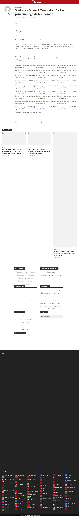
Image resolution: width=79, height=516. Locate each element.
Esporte (17, 7)
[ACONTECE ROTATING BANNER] (27, 26)
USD (24, 300)
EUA (21, 7)
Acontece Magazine (8, 14)
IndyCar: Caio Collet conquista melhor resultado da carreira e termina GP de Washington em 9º (13, 151)
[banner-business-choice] (53, 125)
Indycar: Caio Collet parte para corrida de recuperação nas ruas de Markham (64, 253)
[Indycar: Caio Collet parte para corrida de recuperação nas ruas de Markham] (65, 190)
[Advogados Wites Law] (28, 125)
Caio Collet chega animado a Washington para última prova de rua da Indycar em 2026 (39, 151)
